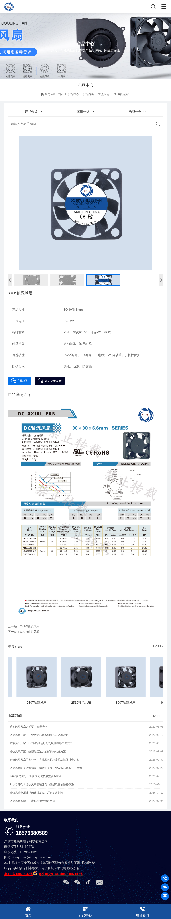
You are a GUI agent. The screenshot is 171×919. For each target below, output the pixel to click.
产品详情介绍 (20, 394)
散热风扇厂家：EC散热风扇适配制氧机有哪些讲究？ (41, 743)
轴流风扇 (103, 94)
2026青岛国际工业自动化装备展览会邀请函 (35, 776)
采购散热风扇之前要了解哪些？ (28, 726)
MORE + (158, 646)
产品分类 (88, 94)
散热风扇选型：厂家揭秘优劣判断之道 (32, 801)
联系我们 (11, 820)
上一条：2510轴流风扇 (24, 626)
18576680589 (53, 380)
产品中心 (73, 94)
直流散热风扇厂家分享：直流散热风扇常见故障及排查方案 (44, 759)
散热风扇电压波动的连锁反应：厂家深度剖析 (36, 792)
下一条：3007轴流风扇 (24, 631)
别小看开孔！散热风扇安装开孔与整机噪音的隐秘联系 (42, 784)
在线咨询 (22, 380)
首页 (61, 94)
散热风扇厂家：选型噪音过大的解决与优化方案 (38, 751)
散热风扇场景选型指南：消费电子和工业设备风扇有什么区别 (46, 768)
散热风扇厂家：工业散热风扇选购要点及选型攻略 (39, 735)
